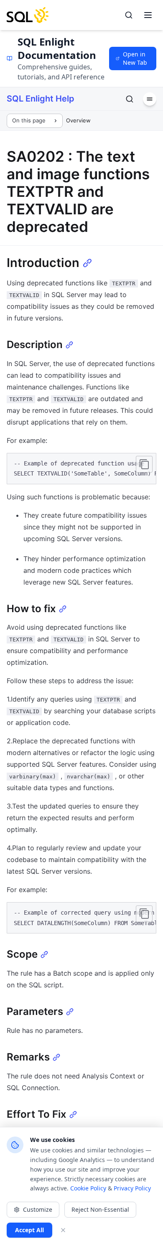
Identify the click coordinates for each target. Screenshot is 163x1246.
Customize (37, 1209)
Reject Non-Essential (100, 1209)
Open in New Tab (135, 58)
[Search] (128, 15)
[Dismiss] (63, 1230)
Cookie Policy (88, 1188)
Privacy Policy (132, 1188)
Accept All (29, 1230)
